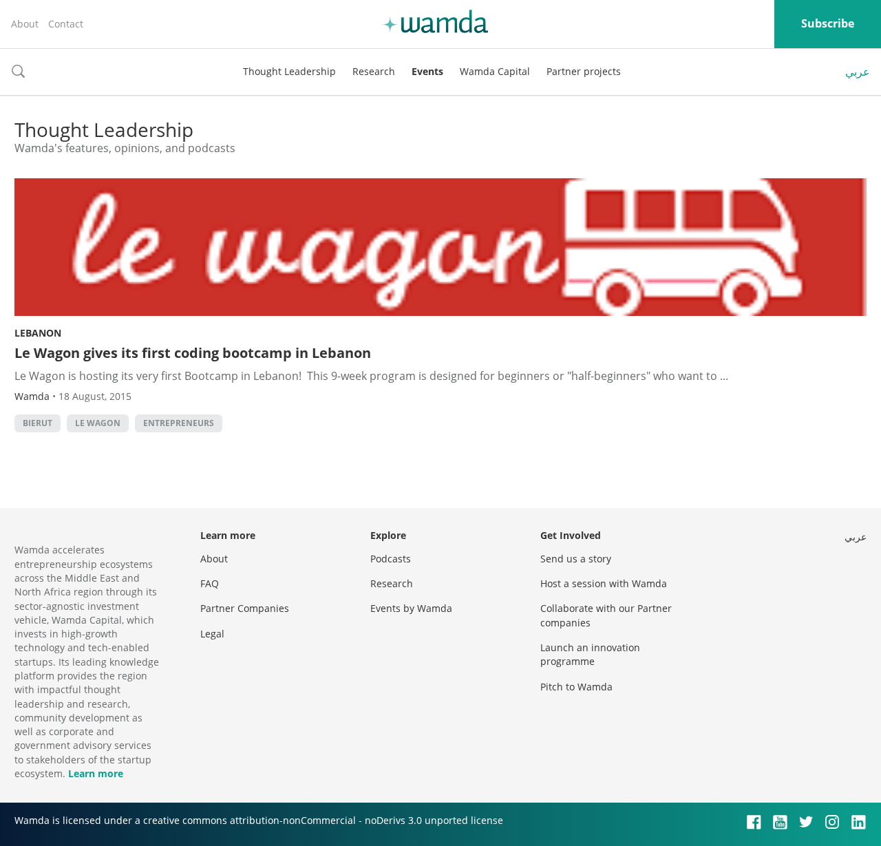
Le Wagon (97, 423)
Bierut (37, 423)
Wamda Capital (495, 71)
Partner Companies (244, 608)
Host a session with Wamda (603, 583)
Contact (65, 23)
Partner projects (583, 71)
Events (427, 71)
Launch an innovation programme (590, 654)
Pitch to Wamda (576, 686)
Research (373, 71)
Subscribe (827, 23)
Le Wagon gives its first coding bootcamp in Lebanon (192, 352)
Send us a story (575, 558)
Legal (212, 633)
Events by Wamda (411, 608)
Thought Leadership (289, 71)
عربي (857, 71)
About (25, 23)
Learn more (95, 773)
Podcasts (390, 558)
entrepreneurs (178, 423)
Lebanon (37, 332)
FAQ (209, 583)
